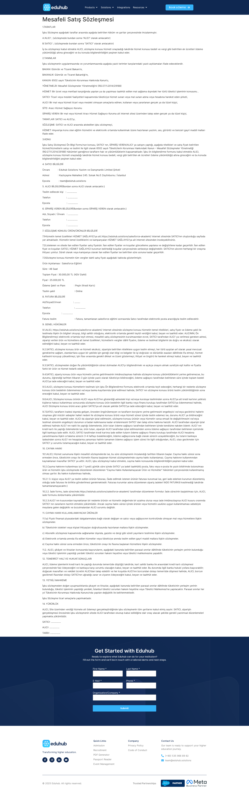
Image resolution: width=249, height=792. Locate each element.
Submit (124, 708)
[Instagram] (51, 759)
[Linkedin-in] (59, 759)
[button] (91, 7)
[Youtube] (66, 759)
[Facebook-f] (44, 759)
